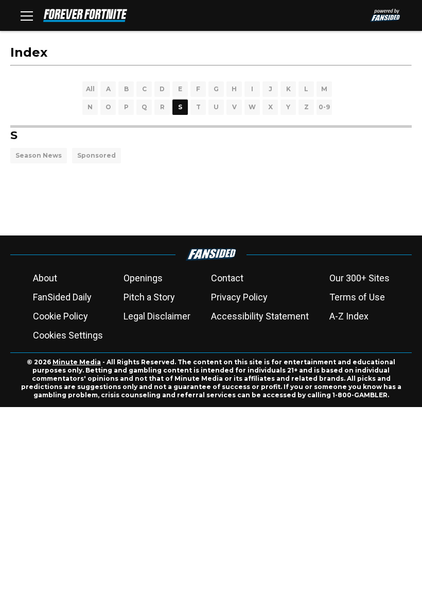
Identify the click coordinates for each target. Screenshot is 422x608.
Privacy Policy (239, 297)
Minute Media (76, 362)
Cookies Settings (68, 335)
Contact (227, 278)
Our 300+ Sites (359, 278)
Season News (38, 155)
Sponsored (96, 155)
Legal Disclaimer (157, 316)
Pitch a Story (149, 297)
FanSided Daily (62, 297)
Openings (143, 278)
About (45, 278)
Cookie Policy (60, 316)
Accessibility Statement (260, 316)
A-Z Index (348, 316)
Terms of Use (357, 297)
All (90, 89)
